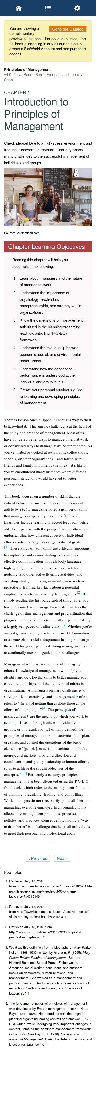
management (64, 696)
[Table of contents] (47, 8)
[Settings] (77, 8)
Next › (62, 858)
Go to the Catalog (68, 29)
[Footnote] (6, 546)
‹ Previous (38, 858)
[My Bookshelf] (18, 8)
